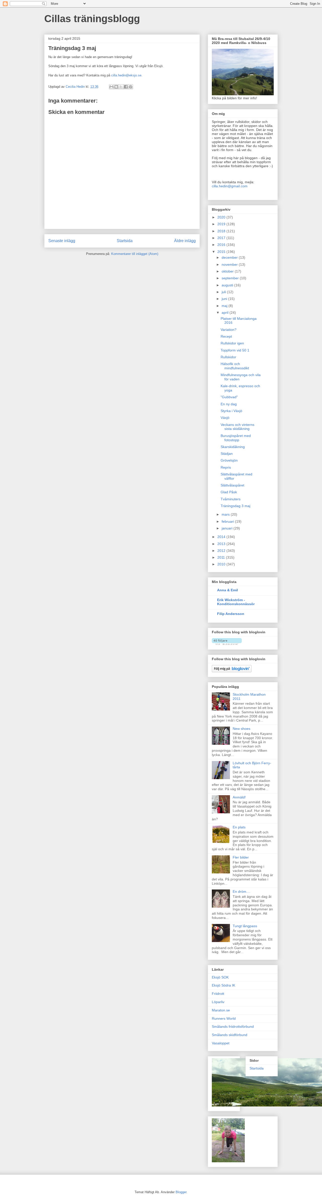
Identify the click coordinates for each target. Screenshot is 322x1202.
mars (226, 514)
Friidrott (218, 994)
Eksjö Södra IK (223, 985)
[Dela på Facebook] (125, 86)
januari (227, 528)
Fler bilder (241, 857)
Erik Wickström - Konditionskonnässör (236, 602)
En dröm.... (241, 891)
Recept (226, 336)
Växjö (225, 418)
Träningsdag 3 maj (235, 506)
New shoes (241, 729)
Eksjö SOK (220, 977)
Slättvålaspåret (232, 485)
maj (225, 306)
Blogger (181, 1192)
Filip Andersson (230, 614)
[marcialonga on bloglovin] (227, 644)
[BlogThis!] (116, 86)
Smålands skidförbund (229, 1035)
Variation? (228, 330)
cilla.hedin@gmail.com (230, 186)
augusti (228, 285)
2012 (221, 551)
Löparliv (218, 1002)
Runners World (224, 1018)
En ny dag (229, 404)
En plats (239, 827)
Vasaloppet (220, 1043)
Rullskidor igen (232, 343)
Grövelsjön (229, 460)
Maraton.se (221, 1010)
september (231, 278)
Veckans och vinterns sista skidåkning (237, 427)
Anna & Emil (227, 590)
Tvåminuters (230, 499)
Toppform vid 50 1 (235, 350)
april (225, 312)
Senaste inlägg (61, 241)
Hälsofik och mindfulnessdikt (235, 366)
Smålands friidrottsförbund (233, 1027)
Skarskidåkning (233, 447)
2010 (221, 564)
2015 (221, 252)
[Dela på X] (121, 86)
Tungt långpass (245, 926)
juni (225, 299)
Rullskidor (228, 357)
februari (228, 521)
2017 (221, 238)
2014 (221, 537)
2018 (221, 231)
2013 (221, 544)
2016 (221, 245)
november (230, 264)
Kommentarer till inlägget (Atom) (134, 254)
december (230, 257)
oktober (228, 271)
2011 (221, 557)
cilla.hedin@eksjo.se (126, 75)
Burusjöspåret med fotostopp (236, 438)
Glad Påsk (229, 492)
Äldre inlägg (185, 241)
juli (224, 292)
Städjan (227, 454)
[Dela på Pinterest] (130, 86)
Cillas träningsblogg (92, 18)
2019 (221, 224)
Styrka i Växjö (231, 411)
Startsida (125, 241)
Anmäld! (239, 797)
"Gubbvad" (229, 397)
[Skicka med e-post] (111, 86)
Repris (226, 467)
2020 (221, 217)
